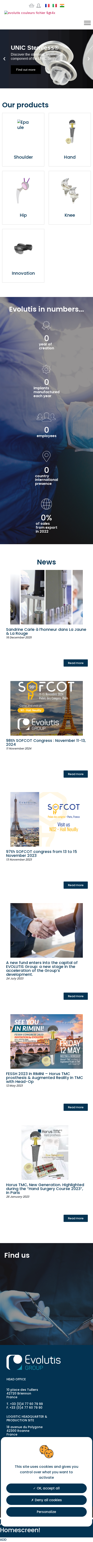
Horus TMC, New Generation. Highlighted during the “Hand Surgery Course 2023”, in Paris (45, 1188)
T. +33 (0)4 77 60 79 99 (24, 1404)
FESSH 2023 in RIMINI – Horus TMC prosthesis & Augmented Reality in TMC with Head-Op (44, 1077)
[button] (4, 59)
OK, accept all (48, 1488)
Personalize (46, 1511)
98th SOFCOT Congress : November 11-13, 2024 (46, 742)
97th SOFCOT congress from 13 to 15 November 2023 (41, 853)
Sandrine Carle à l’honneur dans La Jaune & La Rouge (46, 631)
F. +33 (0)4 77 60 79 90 (24, 1407)
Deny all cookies (48, 1500)
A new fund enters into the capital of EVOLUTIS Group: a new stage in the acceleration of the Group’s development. (42, 968)
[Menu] (87, 23)
